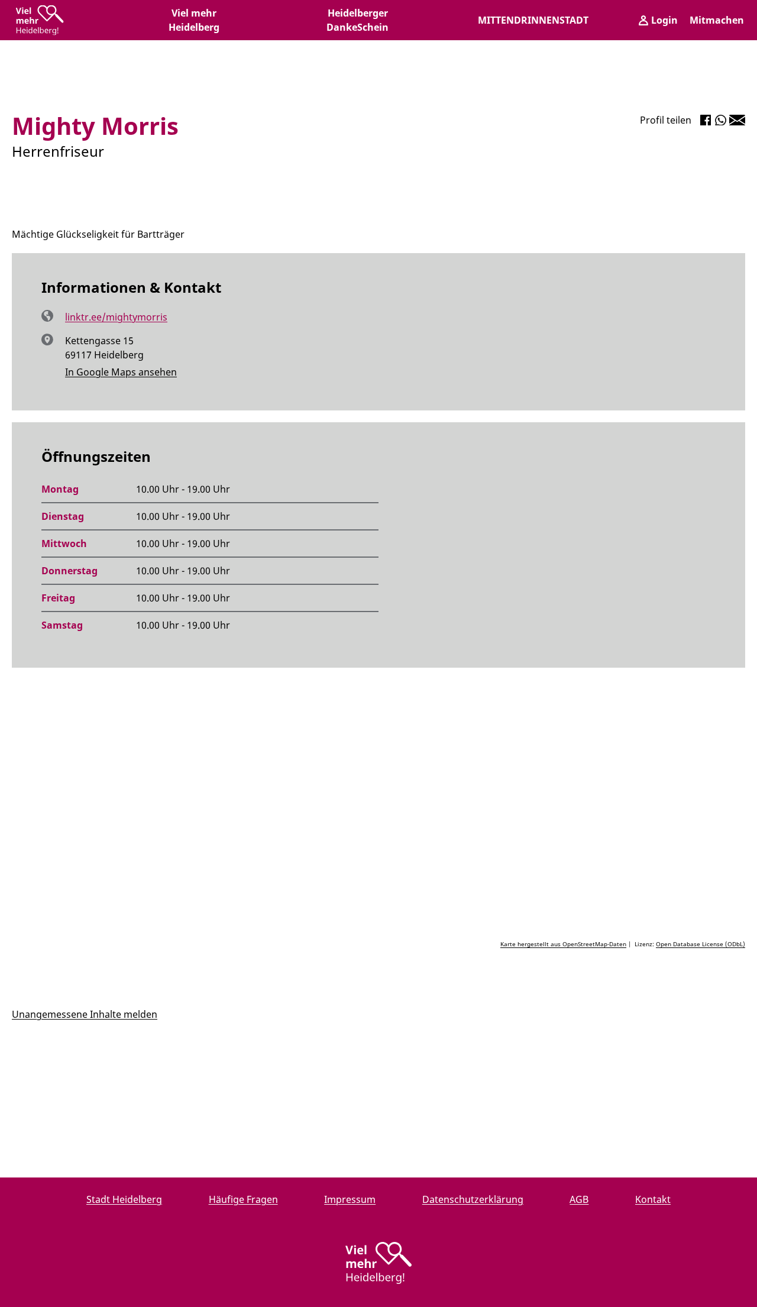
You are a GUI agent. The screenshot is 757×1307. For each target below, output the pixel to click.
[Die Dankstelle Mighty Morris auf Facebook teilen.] (705, 120)
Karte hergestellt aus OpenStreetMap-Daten (563, 944)
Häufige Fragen (243, 1199)
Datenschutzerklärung (472, 1199)
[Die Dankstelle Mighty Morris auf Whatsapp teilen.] (720, 120)
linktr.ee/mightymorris (116, 316)
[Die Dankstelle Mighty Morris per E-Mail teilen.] (737, 120)
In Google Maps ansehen (121, 371)
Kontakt (653, 1199)
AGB (579, 1199)
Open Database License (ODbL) (700, 944)
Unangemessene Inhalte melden (84, 1014)
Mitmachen (717, 20)
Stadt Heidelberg (124, 1199)
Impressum (350, 1199)
